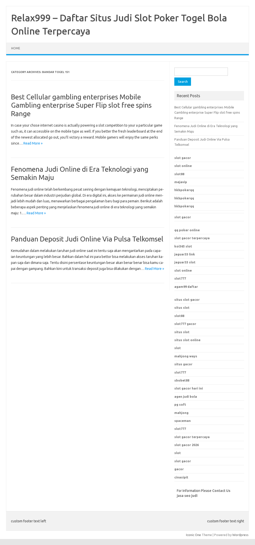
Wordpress (240, 535)
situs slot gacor (187, 299)
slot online (183, 165)
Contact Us (221, 491)
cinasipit (181, 477)
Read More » (33, 143)
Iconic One (193, 535)
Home (15, 48)
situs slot (182, 307)
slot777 (180, 278)
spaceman (182, 420)
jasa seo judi (187, 496)
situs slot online (187, 340)
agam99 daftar (186, 286)
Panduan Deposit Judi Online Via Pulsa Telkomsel (87, 239)
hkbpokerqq (184, 190)
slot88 (179, 174)
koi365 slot (183, 246)
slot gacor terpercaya (192, 238)
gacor (179, 469)
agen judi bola (185, 396)
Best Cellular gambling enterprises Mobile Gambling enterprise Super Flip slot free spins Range (81, 105)
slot (177, 348)
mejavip (180, 182)
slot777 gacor (185, 323)
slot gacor (182, 157)
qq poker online (187, 230)
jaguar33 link (184, 254)
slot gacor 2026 (186, 445)
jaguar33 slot (184, 262)
